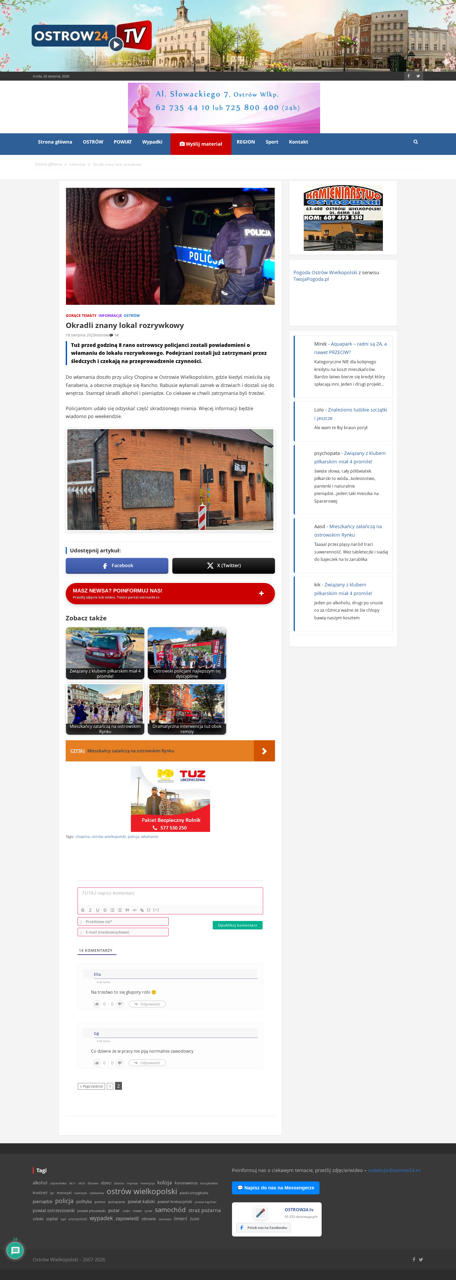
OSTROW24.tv (299, 1210)
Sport (272, 142)
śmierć (180, 1219)
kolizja (164, 1182)
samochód (170, 1209)
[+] (156, 910)
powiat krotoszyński (175, 1201)
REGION (246, 142)
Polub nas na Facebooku (267, 1227)
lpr (52, 1193)
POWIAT (123, 142)
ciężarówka (58, 1183)
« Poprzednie (91, 1086)
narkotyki (80, 1193)
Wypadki (152, 142)
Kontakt (298, 142)
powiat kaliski (141, 1201)
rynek (148, 1211)
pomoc (100, 1201)
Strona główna (55, 142)
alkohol (40, 1183)
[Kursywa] (90, 910)
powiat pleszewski (91, 1210)
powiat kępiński (205, 1202)
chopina (82, 836)
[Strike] (105, 910)
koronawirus (186, 1182)
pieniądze (43, 1201)
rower (137, 1210)
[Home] (48, 164)
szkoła (38, 1219)
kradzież (40, 1192)
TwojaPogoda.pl (311, 279)
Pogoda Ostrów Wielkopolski (325, 272)
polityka (84, 1201)
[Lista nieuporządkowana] (120, 910)
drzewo (93, 1183)
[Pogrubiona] (83, 910)
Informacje (110, 315)
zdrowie (148, 1218)
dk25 (81, 1183)
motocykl (64, 1192)
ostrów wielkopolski (109, 836)
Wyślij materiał (203, 144)
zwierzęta (165, 1219)
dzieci (106, 1183)
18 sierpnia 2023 (80, 334)
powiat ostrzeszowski (54, 1210)
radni (126, 1211)
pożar (114, 1210)
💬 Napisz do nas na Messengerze (275, 1187)
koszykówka (209, 1183)
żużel (194, 1218)
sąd (63, 1219)
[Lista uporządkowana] (112, 910)
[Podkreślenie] (97, 910)
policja (133, 836)
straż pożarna (204, 1210)
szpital (52, 1219)
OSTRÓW (93, 142)
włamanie (149, 836)
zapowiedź (127, 1218)
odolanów (97, 1193)
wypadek (101, 1218)
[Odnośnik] (142, 910)
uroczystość (77, 1219)
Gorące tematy (81, 315)
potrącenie (116, 1201)
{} (149, 910)
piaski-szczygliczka (194, 1192)
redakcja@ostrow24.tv (394, 1170)
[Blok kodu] (134, 910)
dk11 (72, 1183)
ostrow (102, 334)
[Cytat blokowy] (127, 910)
